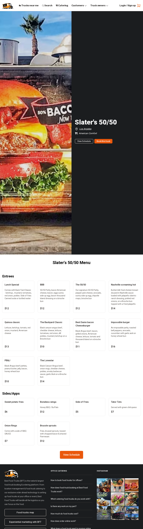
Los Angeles (85, 129)
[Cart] (138, 6)
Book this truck (103, 141)
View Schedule (84, 141)
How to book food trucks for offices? (66, 480)
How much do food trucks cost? (64, 514)
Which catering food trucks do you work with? (70, 499)
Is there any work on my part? (64, 506)
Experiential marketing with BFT (25, 522)
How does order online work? (63, 521)
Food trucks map (25, 512)
